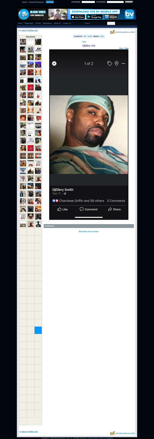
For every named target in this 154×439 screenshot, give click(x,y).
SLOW (90, 36)
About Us (57, 23)
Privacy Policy (93, 438)
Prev (121, 48)
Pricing (38, 23)
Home (20, 23)
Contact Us (67, 23)
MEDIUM (96, 36)
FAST (102, 36)
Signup (24, 2)
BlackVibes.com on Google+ (89, 231)
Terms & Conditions (106, 438)
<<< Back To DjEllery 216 (28, 30)
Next (126, 48)
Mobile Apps (29, 23)
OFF (84, 36)
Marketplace (47, 23)
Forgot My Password (36, 2)
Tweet (84, 42)
